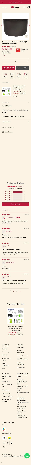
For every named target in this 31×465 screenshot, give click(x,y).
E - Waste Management (20, 363)
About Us (4, 349)
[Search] (6, 7)
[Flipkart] (9, 437)
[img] (6, 215)
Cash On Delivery (10, 128)
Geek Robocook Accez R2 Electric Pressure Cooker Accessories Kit (19, 88)
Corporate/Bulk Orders (6, 359)
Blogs (3, 368)
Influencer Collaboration (5, 364)
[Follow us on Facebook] (4, 443)
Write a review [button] (15, 204)
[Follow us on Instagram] (7, 443)
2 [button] (13, 291)
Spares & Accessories (20, 352)
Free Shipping (8, 132)
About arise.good (6, 352)
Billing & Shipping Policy (6, 377)
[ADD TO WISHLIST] (4, 55)
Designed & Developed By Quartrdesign (12, 456)
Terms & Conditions (7, 396)
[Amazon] (4, 437)
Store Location (21, 367)
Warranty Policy (6, 393)
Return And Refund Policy (7, 386)
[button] (6, 47)
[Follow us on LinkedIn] (4, 447)
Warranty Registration (22, 356)
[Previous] (1, 25)
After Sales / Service (22, 359)
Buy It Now (22, 68)
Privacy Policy (5, 390)
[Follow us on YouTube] (11, 443)
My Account (20, 347)
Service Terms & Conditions (6, 400)
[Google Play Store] (4, 428)
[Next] (30, 25)
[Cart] (28, 7)
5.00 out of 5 (19, 187)
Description (5, 102)
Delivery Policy (6, 382)
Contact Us (5, 355)
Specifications (6, 121)
